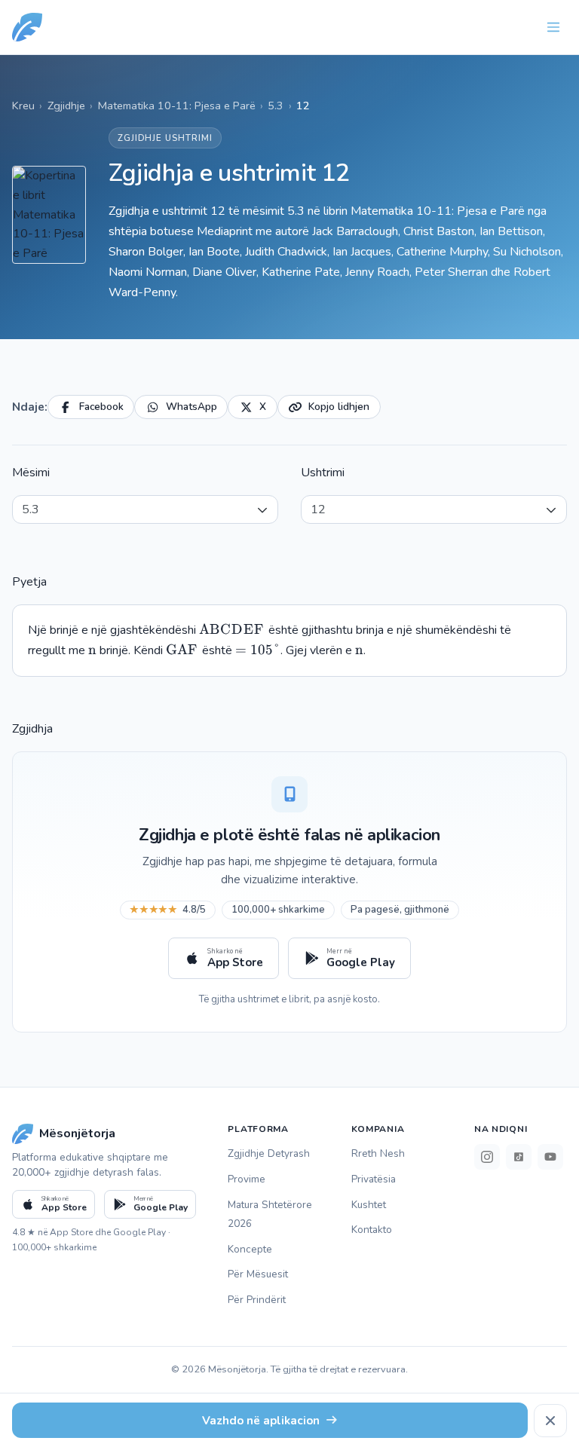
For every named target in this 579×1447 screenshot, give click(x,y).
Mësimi (31, 472)
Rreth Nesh (378, 1153)
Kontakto (371, 1229)
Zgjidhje (66, 105)
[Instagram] (487, 1157)
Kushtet (368, 1205)
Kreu (23, 105)
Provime (246, 1179)
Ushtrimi (323, 472)
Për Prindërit (257, 1300)
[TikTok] (519, 1157)
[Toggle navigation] (553, 27)
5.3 (275, 105)
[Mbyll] (550, 1420)
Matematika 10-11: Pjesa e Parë (177, 105)
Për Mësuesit (258, 1274)
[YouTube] (550, 1157)
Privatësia (373, 1179)
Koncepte (250, 1249)
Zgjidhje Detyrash (269, 1153)
